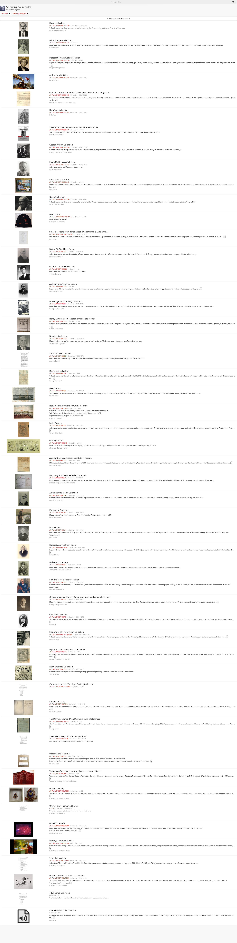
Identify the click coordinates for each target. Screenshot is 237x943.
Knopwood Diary (57, 701)
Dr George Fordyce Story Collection (65, 301)
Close (234, 2)
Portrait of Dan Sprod (59, 179)
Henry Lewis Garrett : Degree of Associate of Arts (72, 318)
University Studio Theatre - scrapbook (67, 875)
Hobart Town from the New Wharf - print (68, 405)
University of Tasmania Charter (63, 806)
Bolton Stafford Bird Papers (62, 249)
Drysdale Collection (58, 336)
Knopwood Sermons (58, 510)
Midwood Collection (58, 562)
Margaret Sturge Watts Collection (64, 57)
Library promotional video (61, 840)
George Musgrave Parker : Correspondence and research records (79, 597)
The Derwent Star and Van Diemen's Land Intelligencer (74, 719)
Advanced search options (118, 18)
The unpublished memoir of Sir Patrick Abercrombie (73, 127)
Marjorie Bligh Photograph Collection (66, 632)
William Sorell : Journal (59, 753)
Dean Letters (55, 388)
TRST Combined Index (59, 893)
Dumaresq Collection (59, 371)
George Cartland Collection (62, 266)
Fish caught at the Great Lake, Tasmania (67, 475)
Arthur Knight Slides (58, 75)
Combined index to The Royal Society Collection (71, 684)
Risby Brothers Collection (61, 666)
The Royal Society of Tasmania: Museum (68, 736)
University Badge (57, 788)
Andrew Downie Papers (60, 353)
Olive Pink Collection (58, 614)
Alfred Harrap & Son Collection (63, 492)
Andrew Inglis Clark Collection (63, 284)
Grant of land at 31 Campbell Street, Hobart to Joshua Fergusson (79, 92)
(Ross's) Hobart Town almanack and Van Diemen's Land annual (78, 231)
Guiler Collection (57, 823)
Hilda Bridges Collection (60, 40)
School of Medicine (58, 858)
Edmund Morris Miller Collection (64, 579)
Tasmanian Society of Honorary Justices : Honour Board (75, 771)
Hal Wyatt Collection (58, 110)
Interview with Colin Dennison (63, 910)
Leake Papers (55, 527)
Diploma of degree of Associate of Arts (67, 649)
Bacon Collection (57, 23)
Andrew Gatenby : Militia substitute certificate (70, 458)
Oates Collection (57, 197)
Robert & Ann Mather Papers (62, 545)
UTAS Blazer (54, 214)
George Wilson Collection (61, 144)
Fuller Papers (55, 423)
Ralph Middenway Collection (62, 162)
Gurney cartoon (56, 440)
